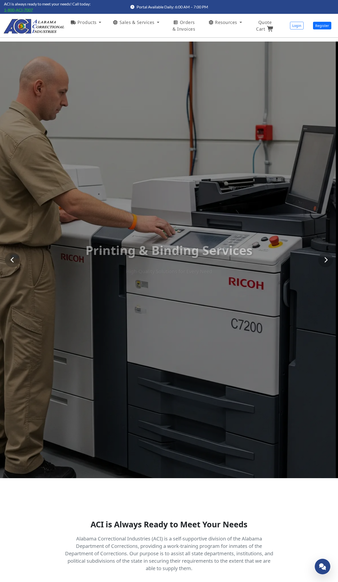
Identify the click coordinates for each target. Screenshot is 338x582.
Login (296, 25)
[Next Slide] (325, 259)
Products (87, 22)
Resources (226, 22)
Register (322, 25)
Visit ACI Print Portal (169, 278)
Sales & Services (137, 22)
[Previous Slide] (12, 259)
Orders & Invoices (183, 25)
